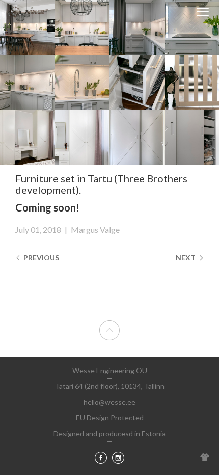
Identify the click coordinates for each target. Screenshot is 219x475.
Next (186, 257)
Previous (40, 257)
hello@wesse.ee (109, 402)
